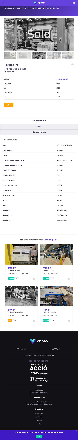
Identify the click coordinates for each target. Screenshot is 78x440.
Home (6, 8)
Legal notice (39, 417)
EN (74, 3)
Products (12, 8)
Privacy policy (39, 413)
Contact (39, 420)
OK (39, 436)
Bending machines (62, 79)
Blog (39, 423)
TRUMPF (20, 8)
